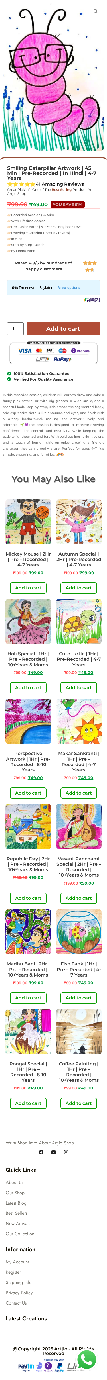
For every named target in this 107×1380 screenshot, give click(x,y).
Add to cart (63, 328)
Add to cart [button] (28, 588)
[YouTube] (53, 1152)
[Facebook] (41, 1152)
